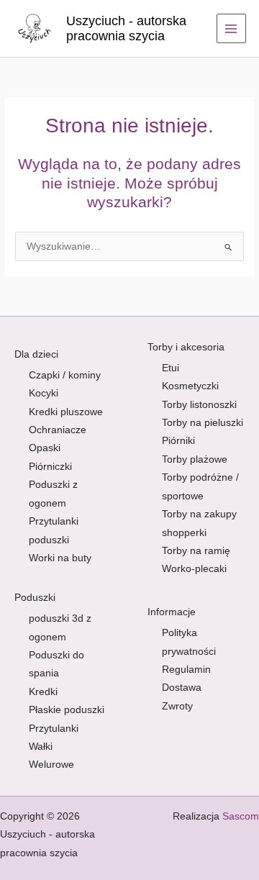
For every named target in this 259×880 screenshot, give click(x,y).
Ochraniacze (57, 430)
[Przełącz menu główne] (231, 28)
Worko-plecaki (194, 568)
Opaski (44, 448)
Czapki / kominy (65, 375)
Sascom (240, 816)
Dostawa (181, 687)
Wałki (41, 746)
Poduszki (34, 597)
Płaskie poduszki (66, 709)
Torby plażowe (194, 459)
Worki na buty (60, 558)
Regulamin (186, 669)
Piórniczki (50, 466)
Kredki (43, 691)
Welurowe (51, 764)
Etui (170, 368)
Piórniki (178, 440)
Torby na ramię (196, 550)
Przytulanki (53, 728)
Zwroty (177, 706)
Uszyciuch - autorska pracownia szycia (126, 28)
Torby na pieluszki (202, 422)
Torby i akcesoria (185, 347)
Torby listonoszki (199, 404)
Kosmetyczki (190, 386)
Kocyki (43, 393)
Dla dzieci (36, 354)
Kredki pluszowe (66, 412)
